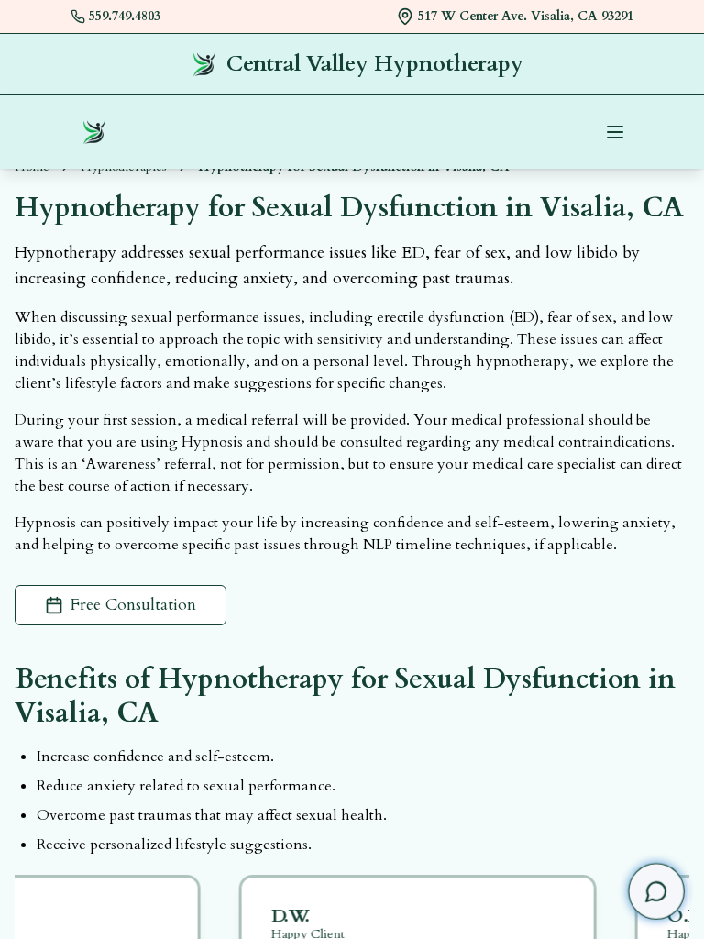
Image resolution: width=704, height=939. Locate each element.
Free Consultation (133, 604)
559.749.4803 (124, 16)
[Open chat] (656, 891)
